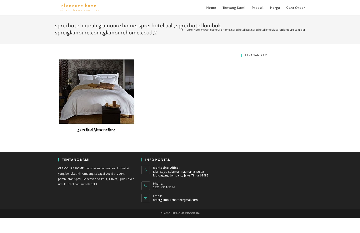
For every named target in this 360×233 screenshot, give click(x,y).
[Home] (181, 29)
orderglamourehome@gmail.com (175, 200)
